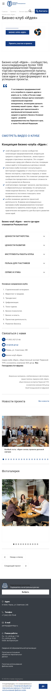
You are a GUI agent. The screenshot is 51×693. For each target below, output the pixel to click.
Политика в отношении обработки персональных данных (12, 654)
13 (34, 459)
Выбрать (25, 592)
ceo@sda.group (12, 345)
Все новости (44, 401)
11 (29, 459)
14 (37, 459)
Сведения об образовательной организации (19, 648)
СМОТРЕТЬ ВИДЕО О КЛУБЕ (21, 135)
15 (40, 459)
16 (42, 459)
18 (47, 459)
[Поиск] (30, 11)
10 (27, 459)
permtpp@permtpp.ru (10, 626)
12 (32, 459)
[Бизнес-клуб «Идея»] (25, 32)
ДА (43, 686)
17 (45, 459)
